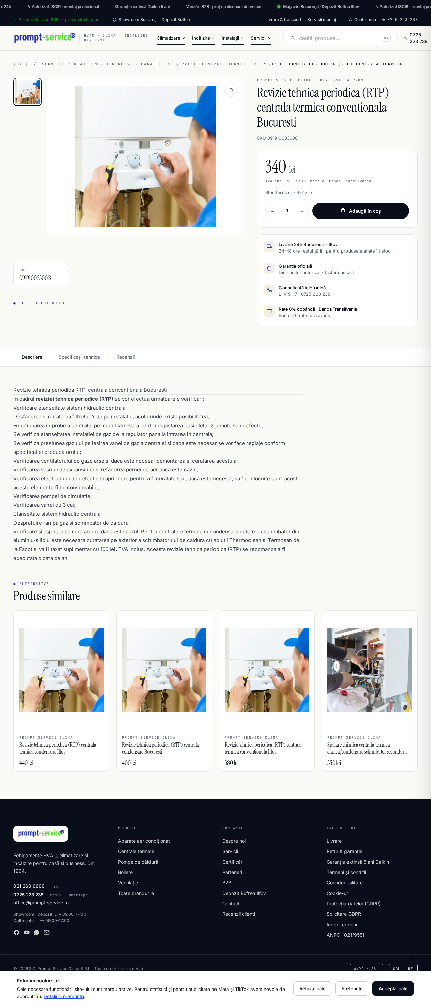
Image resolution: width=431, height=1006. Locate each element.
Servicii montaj (321, 19)
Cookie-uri (338, 893)
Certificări (232, 862)
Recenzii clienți (238, 914)
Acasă (20, 64)
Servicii (230, 851)
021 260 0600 (29, 886)
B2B (226, 882)
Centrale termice (136, 851)
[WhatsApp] (37, 932)
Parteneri (232, 872)
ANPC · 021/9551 (345, 935)
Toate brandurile (136, 893)
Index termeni (342, 924)
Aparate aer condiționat (144, 841)
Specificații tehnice (79, 357)
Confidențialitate (345, 882)
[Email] (47, 932)
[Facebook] (16, 932)
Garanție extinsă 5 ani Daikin (358, 862)
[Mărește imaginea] (231, 90)
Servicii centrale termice (212, 64)
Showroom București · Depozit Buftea (154, 19)
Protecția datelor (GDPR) (354, 903)
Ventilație (128, 882)
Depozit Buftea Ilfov (244, 893)
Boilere (125, 872)
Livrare (334, 841)
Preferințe (352, 988)
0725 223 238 (419, 38)
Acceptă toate (393, 988)
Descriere (32, 357)
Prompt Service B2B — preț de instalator (59, 19)
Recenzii (125, 357)
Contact (231, 903)
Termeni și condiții (346, 872)
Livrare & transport (283, 19)
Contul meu (365, 19)
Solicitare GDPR (344, 914)
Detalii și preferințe (64, 996)
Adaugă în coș (365, 211)
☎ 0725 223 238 (400, 19)
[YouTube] (27, 932)
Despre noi (234, 841)
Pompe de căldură (138, 862)
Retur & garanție (344, 851)
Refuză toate (313, 988)
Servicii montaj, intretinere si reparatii (102, 64)
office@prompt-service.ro (41, 902)
